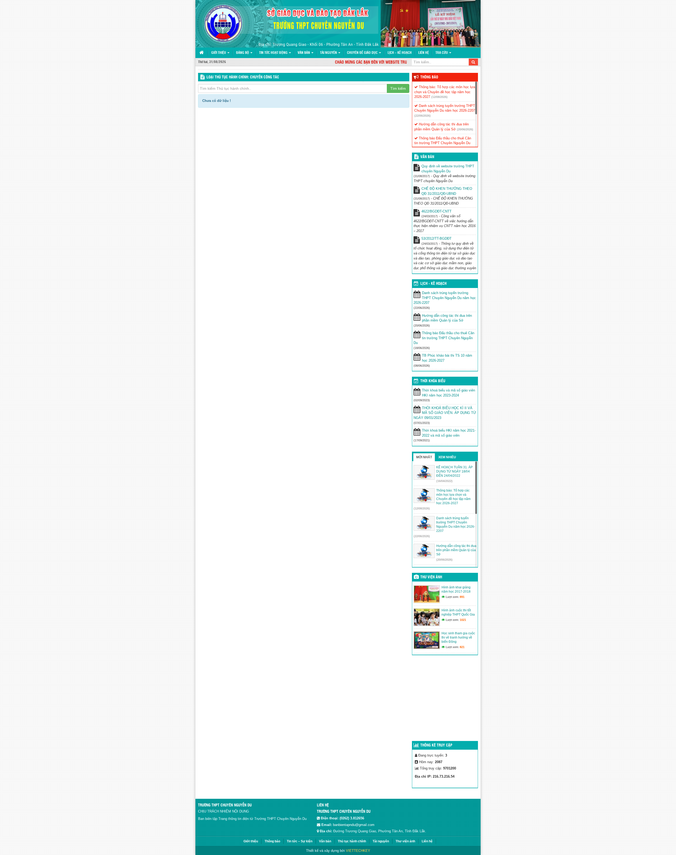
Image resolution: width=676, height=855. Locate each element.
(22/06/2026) (422, 115)
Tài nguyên (329, 53)
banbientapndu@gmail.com (353, 825)
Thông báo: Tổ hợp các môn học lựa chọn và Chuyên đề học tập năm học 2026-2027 (444, 92)
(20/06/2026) (465, 129)
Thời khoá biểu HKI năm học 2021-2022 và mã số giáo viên (449, 432)
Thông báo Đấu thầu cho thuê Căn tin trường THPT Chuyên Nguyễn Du (444, 338)
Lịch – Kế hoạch (400, 53)
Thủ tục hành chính (352, 841)
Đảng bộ (243, 53)
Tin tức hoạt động (273, 53)
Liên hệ (423, 53)
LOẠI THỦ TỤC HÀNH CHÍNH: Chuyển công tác (242, 77)
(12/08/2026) (439, 96)
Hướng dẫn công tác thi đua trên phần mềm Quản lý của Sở (447, 318)
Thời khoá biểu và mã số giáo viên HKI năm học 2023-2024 (448, 392)
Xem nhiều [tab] (447, 457)
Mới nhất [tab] (424, 457)
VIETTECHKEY (358, 851)
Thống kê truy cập (436, 745)
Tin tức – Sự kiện (299, 841)
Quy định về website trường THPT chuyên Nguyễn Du (447, 168)
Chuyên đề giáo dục (362, 53)
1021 (463, 619)
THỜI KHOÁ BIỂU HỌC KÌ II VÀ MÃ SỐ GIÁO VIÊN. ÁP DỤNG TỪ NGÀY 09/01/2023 (445, 413)
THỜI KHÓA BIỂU (432, 381)
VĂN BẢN (427, 157)
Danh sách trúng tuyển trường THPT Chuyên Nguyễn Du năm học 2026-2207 (445, 298)
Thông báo (429, 77)
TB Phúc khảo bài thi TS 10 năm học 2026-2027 (447, 357)
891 (462, 596)
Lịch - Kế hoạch (433, 284)
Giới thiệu (219, 53)
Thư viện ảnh (431, 577)
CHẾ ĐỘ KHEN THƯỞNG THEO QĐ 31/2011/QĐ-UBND (446, 191)
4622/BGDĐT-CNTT (436, 211)
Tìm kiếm (398, 88)
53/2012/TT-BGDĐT (436, 238)
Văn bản (304, 53)
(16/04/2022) (444, 481)
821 (462, 647)
